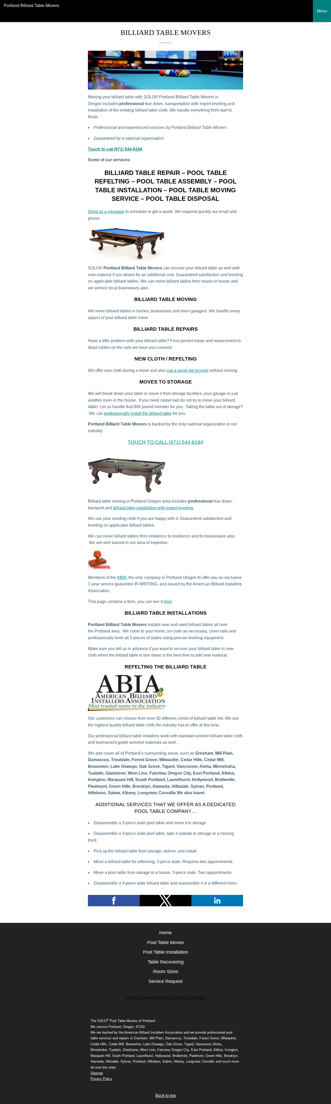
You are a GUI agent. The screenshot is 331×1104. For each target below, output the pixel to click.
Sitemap (97, 1073)
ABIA (121, 577)
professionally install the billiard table (138, 413)
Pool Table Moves (165, 942)
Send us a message (106, 211)
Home (165, 932)
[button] (114, 900)
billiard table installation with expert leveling (153, 508)
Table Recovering (166, 962)
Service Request (165, 981)
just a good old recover (187, 370)
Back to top (165, 1095)
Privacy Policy (101, 1079)
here (168, 601)
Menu (322, 11)
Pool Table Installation (165, 952)
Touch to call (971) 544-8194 (115, 149)
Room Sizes (165, 971)
